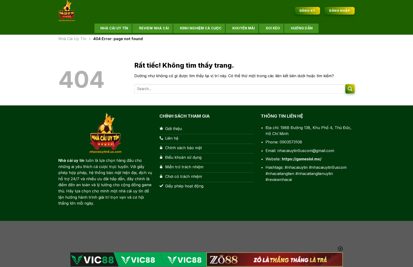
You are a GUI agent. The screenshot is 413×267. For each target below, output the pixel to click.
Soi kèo (273, 28)
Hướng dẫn (302, 28)
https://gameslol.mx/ (301, 159)
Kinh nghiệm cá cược (201, 28)
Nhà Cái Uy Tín (72, 38)
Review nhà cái (154, 28)
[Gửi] (350, 88)
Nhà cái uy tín (114, 28)
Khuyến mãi (243, 28)
